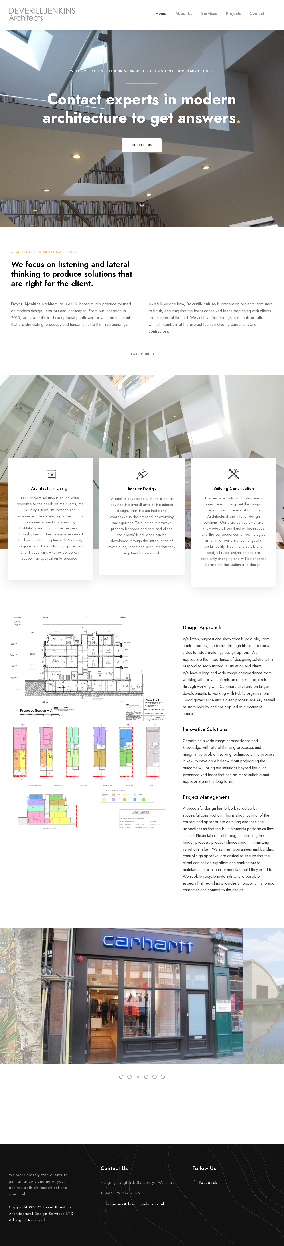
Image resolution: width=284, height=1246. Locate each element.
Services (209, 13)
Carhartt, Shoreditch (142, 989)
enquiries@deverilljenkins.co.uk (135, 1204)
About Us (183, 13)
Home (160, 13)
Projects (233, 13)
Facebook (208, 1182)
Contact (257, 13)
